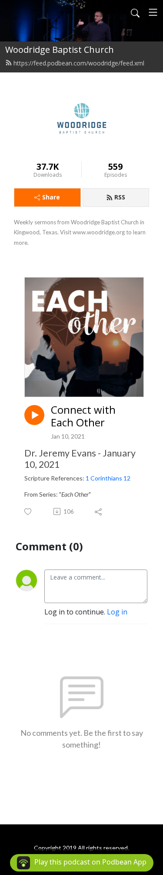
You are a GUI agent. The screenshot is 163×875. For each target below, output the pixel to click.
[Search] (135, 12)
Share (51, 197)
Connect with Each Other (83, 416)
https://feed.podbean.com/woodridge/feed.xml (78, 63)
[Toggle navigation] (153, 12)
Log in (117, 612)
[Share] (99, 511)
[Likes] (28, 511)
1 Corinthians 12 (108, 478)
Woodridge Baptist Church (59, 49)
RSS (119, 197)
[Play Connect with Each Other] (34, 415)
